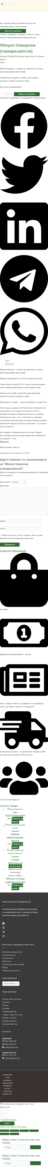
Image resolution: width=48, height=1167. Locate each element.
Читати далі (15, 866)
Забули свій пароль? (8, 1127)
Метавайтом (8, 427)
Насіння (5, 1005)
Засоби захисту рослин (11, 999)
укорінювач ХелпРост (31, 411)
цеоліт (19, 417)
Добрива (6, 1008)
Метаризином (12, 424)
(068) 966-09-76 (10, 1044)
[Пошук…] (16, 1147)
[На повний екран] (14, 1131)
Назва (3, 521)
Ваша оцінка (5, 482)
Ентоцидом (42, 424)
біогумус (12, 417)
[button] (24, 126)
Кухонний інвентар (9, 1024)
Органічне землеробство (12, 952)
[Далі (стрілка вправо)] (14, 1134)
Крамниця (12, 34)
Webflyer (7, 1088)
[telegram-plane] (4, 932)
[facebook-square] (4, 924)
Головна (3, 34)
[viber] (4, 937)
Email (2, 529)
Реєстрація (22, 1127)
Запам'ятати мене (9, 1120)
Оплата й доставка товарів (13, 964)
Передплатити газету (11, 971)
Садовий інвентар (9, 1011)
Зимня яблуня (30, 56)
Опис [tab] (7, 361)
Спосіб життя (7, 958)
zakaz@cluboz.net (11, 1047)
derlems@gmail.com (12, 1058)
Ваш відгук (5, 486)
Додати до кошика (27, 94)
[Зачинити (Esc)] (34, 1131)
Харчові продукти (9, 1021)
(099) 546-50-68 (10, 1041)
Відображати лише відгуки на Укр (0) (15, 453)
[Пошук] (35, 1147)
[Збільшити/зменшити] (4, 1131)
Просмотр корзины (13, 31)
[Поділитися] (24, 1131)
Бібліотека (6, 961)
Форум (5, 967)
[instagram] (4, 928)
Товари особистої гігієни (12, 1015)
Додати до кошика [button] (17, 820)
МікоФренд (31, 414)
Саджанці (22, 34)
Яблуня (30, 34)
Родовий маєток (9, 955)
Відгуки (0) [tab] (9, 364)
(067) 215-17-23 (10, 1055)
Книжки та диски (9, 1018)
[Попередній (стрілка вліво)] (4, 1134)
